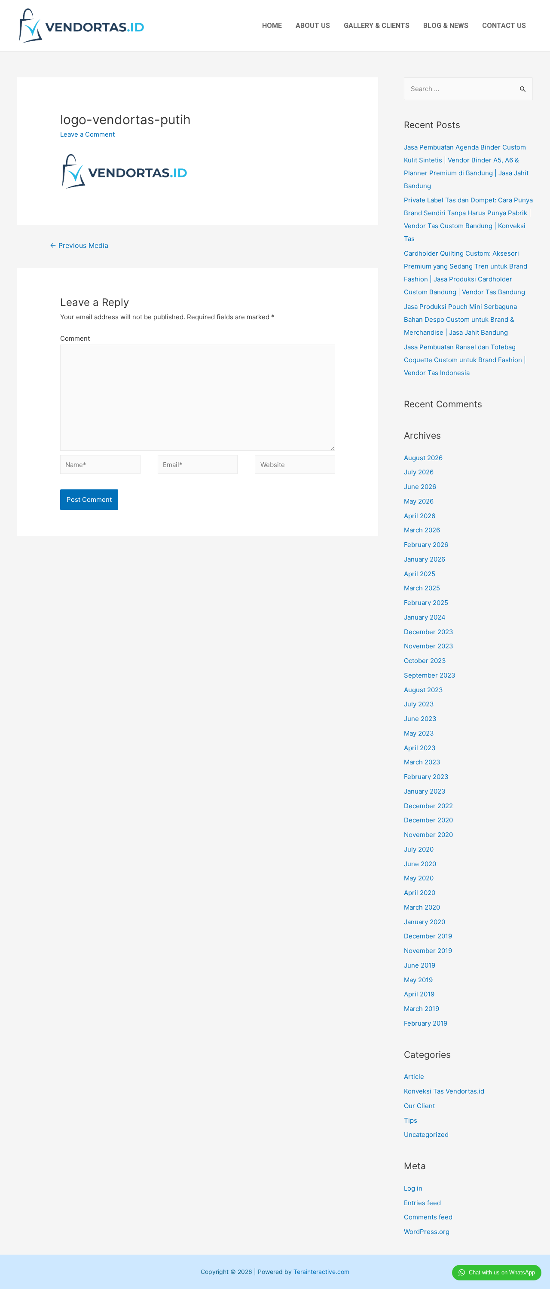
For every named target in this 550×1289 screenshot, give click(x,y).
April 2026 (419, 516)
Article (414, 1076)
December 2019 (428, 936)
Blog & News (445, 25)
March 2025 (422, 588)
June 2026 (420, 487)
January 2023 (425, 791)
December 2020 (428, 820)
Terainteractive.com (321, 1271)
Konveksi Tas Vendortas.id (444, 1091)
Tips (410, 1120)
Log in (413, 1188)
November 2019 (428, 951)
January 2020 (424, 922)
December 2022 (428, 806)
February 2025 (426, 603)
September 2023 (429, 675)
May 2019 (418, 980)
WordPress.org (426, 1232)
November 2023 (428, 646)
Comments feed (428, 1217)
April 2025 (419, 574)
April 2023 (420, 748)
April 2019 (419, 994)
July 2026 (419, 472)
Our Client (419, 1106)
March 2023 (422, 762)
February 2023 (426, 777)
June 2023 (420, 719)
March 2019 (421, 1009)
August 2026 (423, 458)
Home (272, 25)
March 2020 (422, 907)
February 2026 (426, 545)
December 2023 (428, 632)
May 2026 (419, 501)
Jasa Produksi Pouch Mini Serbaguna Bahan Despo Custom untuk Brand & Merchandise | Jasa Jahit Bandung (460, 319)
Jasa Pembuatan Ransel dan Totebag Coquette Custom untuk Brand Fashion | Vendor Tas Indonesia (465, 360)
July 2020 (419, 849)
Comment (75, 338)
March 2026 (422, 530)
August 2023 (423, 690)
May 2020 (419, 878)
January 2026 (424, 559)
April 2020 (419, 893)
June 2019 (419, 965)
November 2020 (428, 835)
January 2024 (425, 617)
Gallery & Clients (376, 25)
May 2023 (419, 733)
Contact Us (504, 25)
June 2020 (420, 864)
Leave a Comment (87, 134)
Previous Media (79, 245)
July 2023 (419, 704)
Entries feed (422, 1203)
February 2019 (425, 1023)
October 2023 (425, 661)
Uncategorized (426, 1134)
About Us (313, 25)
